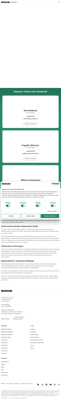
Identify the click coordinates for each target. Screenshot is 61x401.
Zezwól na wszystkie (49, 216)
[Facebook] (38, 384)
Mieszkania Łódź (5, 337)
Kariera (32, 348)
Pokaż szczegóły (52, 211)
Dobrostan (33, 332)
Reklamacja (4, 372)
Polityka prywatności (27, 383)
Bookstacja (4, 375)
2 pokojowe (4, 342)
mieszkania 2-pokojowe (19, 229)
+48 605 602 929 (30, 151)
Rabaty (3, 364)
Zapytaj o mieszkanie (30, 123)
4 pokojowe (4, 348)
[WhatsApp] (55, 384)
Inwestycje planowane (36, 340)
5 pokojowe (4, 350)
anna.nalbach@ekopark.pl (30, 118)
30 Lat (32, 345)
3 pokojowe (4, 345)
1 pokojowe (4, 340)
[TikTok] (59, 384)
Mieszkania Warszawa (7, 332)
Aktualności (10, 383)
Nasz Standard (34, 337)
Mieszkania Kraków (6, 329)
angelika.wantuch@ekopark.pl (30, 153)
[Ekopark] (5, 2)
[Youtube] (50, 384)
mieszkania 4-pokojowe (46, 229)
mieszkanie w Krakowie (7, 278)
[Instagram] (42, 384)
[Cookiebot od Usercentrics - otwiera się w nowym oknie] (52, 184)
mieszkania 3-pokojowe (33, 229)
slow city (14, 2)
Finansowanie (5, 361)
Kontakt (3, 383)
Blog (2, 367)
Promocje (3, 353)
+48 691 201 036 (30, 116)
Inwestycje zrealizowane (37, 342)
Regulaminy (17, 383)
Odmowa (11, 216)
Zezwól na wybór (30, 216)
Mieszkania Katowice (7, 334)
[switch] (23, 206)
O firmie (32, 329)
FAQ (2, 369)
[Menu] (59, 2)
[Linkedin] (46, 384)
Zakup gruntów (34, 334)
